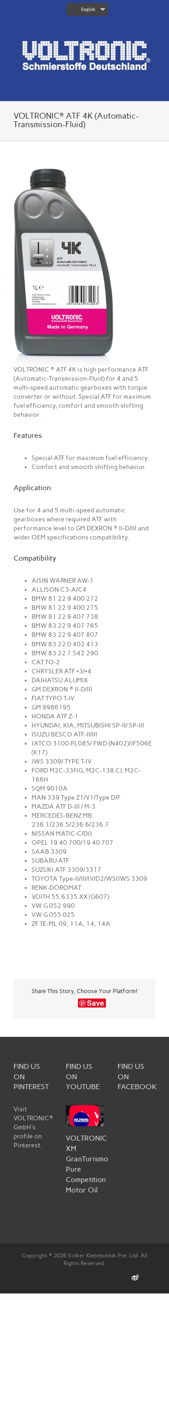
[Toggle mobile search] (135, 87)
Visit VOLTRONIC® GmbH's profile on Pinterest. (33, 1127)
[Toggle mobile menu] (151, 87)
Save (95, 1003)
